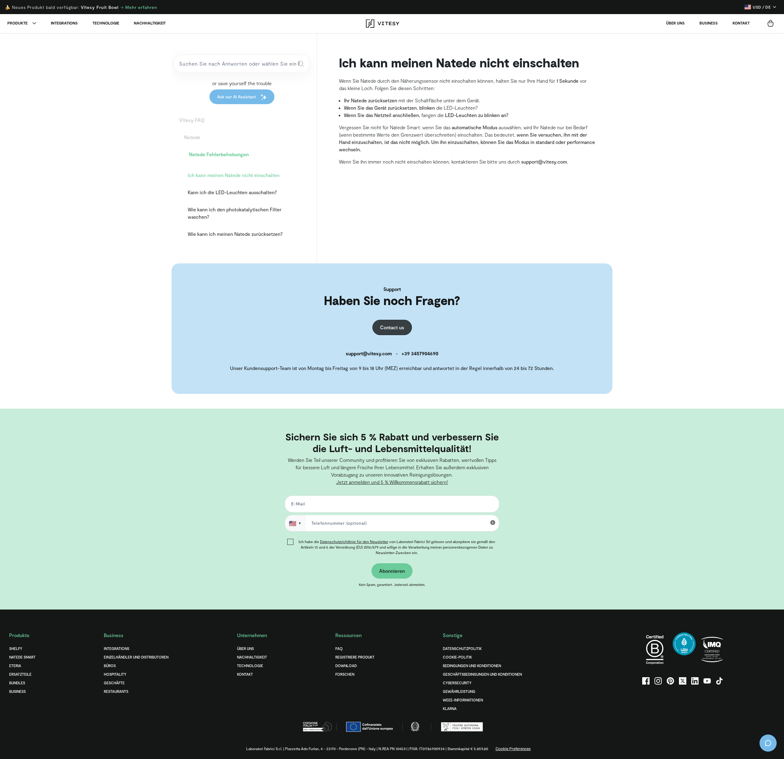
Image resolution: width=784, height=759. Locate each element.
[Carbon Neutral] (684, 649)
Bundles (17, 683)
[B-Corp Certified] (655, 649)
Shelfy (15, 648)
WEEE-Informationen (463, 700)
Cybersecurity (457, 683)
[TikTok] (719, 681)
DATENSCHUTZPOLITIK (462, 648)
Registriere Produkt (355, 657)
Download (346, 665)
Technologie (105, 23)
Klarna (450, 708)
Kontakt (741, 23)
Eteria (15, 665)
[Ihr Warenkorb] (770, 23)
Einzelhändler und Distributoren (136, 657)
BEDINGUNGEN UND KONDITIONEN (472, 665)
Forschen (344, 674)
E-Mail (297, 505)
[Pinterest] (670, 681)
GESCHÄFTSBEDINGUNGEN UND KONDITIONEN (482, 674)
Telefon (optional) (25, 419)
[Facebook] (646, 681)
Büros (110, 665)
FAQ (339, 648)
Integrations (64, 23)
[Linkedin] (695, 681)
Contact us (392, 327)
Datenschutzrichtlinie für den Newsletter (354, 541)
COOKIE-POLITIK (457, 657)
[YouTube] (707, 681)
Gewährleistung (459, 691)
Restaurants (116, 691)
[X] (682, 681)
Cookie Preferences (513, 748)
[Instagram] (658, 681)
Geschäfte (114, 683)
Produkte (17, 23)
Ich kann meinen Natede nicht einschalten (234, 175)
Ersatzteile (20, 674)
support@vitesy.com (544, 161)
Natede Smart (22, 657)
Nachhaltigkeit (150, 23)
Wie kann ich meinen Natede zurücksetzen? (235, 234)
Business (708, 23)
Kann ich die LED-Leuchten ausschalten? (232, 192)
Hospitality (115, 674)
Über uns (675, 23)
